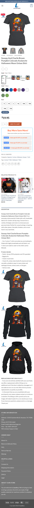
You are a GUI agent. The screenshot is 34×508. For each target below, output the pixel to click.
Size (2, 99)
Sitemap (3, 454)
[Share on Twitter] (9, 163)
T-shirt (28, 157)
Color (3, 86)
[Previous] (4, 29)
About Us (4, 440)
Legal (2, 478)
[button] (2, 6)
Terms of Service (6, 450)
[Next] (29, 29)
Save (4, 14)
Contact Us (4, 464)
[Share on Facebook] (6, 163)
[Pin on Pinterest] (15, 163)
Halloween (18, 55)
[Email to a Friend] (12, 163)
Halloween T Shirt (16, 160)
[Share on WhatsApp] (2, 163)
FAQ (2, 447)
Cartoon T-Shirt (8, 160)
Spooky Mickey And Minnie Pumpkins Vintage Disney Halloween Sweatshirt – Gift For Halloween (8, 198)
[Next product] (2, 69)
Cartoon (14, 157)
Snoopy (24, 157)
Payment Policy (6, 471)
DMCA (3, 474)
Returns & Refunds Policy (8, 444)
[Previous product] (6, 69)
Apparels (9, 157)
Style (2, 73)
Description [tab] (5, 209)
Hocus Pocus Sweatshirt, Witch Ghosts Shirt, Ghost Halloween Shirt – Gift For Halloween (25, 198)
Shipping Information (7, 467)
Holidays (10, 55)
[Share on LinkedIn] (18, 163)
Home (3, 55)
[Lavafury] (17, 6)
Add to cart (15, 124)
